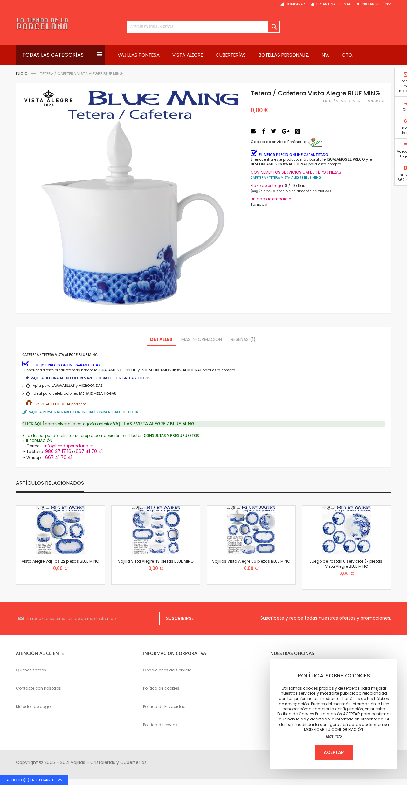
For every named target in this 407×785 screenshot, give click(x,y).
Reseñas (242, 339)
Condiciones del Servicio (167, 670)
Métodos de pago (33, 706)
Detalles (161, 339)
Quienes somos (31, 670)
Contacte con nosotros (38, 688)
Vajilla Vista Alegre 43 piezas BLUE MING (156, 561)
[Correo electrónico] (254, 131)
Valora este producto (363, 101)
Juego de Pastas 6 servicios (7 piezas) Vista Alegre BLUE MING (346, 564)
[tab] (161, 339)
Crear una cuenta (333, 4)
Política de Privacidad (164, 706)
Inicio (21, 73)
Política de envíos (160, 724)
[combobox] (203, 26)
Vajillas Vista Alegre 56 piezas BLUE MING (251, 561)
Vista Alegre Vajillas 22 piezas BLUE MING (60, 561)
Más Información (201, 339)
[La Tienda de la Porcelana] (42, 24)
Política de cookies (161, 688)
